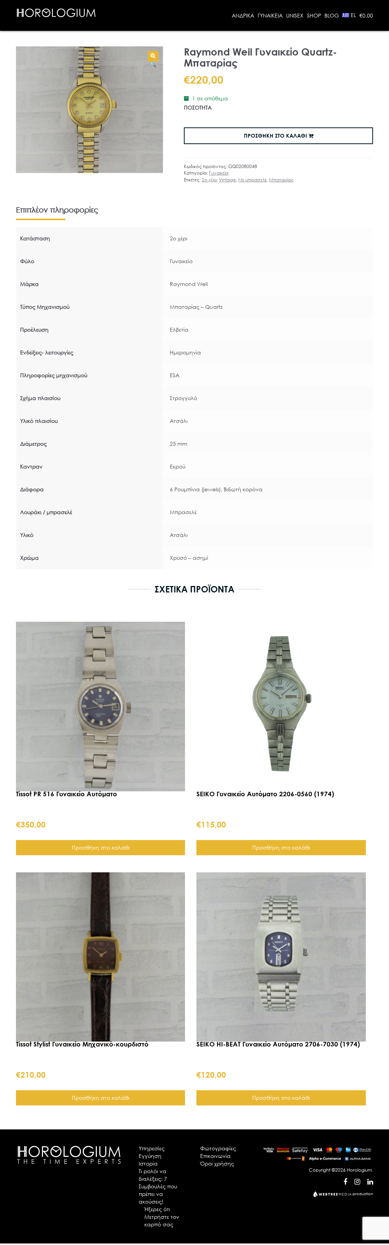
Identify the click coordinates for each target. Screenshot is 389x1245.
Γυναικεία (218, 173)
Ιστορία (148, 1163)
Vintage (227, 179)
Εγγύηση (150, 1155)
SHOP (314, 15)
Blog (331, 15)
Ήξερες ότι (157, 1209)
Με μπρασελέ (252, 179)
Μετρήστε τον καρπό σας (161, 1220)
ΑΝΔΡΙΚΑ (243, 15)
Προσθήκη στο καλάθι (276, 135)
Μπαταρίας (281, 179)
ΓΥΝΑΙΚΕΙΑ (270, 15)
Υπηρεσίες (151, 1148)
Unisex (295, 15)
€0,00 (366, 15)
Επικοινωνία (215, 1155)
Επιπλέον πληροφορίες (57, 209)
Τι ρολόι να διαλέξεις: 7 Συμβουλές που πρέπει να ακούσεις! (158, 1186)
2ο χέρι (209, 179)
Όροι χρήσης (217, 1163)
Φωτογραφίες (218, 1148)
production (362, 1194)
